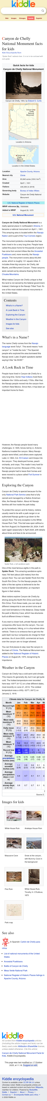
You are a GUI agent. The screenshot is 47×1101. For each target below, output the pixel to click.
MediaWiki (33, 1089)
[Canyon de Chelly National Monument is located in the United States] (24, 154)
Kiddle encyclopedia (25, 1040)
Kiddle (4, 1092)
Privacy (31, 1092)
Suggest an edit (30, 1065)
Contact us (6, 1094)
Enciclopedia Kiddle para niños (26, 1094)
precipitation (9, 758)
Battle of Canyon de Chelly (16, 966)
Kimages (22, 18)
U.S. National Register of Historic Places (23, 202)
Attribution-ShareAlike (27, 1046)
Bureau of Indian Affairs (29, 190)
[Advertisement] (23, 28)
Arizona (36, 171)
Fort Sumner (33, 474)
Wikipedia (39, 1087)
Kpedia (30, 18)
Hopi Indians (26, 376)
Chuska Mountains (10, 274)
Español (39, 18)
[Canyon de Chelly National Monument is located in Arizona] (24, 121)
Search (43, 11)
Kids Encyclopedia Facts (11, 52)
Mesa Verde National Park (15, 970)
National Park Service (16, 494)
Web (6, 18)
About (22, 1092)
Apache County (26, 171)
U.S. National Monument (23, 215)
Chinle (22, 175)
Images (13, 18)
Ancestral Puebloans (13, 961)
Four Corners (29, 235)
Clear (37, 11)
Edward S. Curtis (34, 100)
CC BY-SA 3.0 (28, 1082)
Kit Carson (24, 457)
